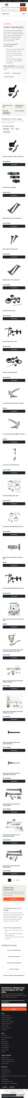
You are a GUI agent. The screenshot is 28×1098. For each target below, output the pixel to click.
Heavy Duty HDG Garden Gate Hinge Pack (13, 619)
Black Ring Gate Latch (9, 310)
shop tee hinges (19, 66)
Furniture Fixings (14, 969)
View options (14, 164)
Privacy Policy (4, 1043)
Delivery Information (6, 1037)
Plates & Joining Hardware (14, 962)
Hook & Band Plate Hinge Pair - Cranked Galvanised (11, 835)
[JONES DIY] (10, 4)
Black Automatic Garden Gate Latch (13, 156)
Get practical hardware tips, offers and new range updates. (13, 1001)
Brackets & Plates (5, 1019)
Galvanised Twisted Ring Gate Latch (13, 526)
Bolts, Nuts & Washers (14, 956)
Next (17, 880)
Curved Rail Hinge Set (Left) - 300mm (13, 403)
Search (23, 9)
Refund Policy (4, 1041)
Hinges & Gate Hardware (7, 1021)
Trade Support (5, 1063)
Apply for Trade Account (7, 1059)
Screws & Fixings (5, 1015)
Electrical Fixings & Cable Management (14, 975)
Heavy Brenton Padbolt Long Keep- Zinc (13, 558)
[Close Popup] (27, 1090)
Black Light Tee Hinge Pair (10, 249)
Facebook (4, 1087)
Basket (23, 4)
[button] (13, 1096)
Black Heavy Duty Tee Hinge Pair (12, 218)
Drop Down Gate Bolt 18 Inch (11, 465)
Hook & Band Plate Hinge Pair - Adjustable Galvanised (11, 774)
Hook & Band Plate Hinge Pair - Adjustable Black (11, 743)
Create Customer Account (8, 1061)
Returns (3, 1039)
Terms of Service (5, 1045)
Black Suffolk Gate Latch (10, 341)
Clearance (4, 1029)
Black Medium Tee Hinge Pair (11, 280)
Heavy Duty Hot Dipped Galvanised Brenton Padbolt (13, 681)
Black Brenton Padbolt (9, 187)
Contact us (14, 899)
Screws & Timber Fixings (14, 950)
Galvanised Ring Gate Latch (11, 495)
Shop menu (14, 13)
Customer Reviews (6, 1071)
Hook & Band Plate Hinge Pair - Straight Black (11, 866)
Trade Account (5, 1057)
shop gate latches (8, 67)
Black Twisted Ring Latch (10, 372)
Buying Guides (5, 1049)
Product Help (4, 1047)
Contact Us (4, 1035)
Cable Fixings (4, 1025)
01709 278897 (4, 1079)
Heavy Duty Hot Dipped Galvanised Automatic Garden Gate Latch (13, 650)
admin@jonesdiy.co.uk (7, 1081)
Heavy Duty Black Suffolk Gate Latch (13, 588)
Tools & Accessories (6, 1027)
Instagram (11, 1087)
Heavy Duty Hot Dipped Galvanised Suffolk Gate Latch (13, 712)
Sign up (14, 1009)
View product (14, 411)
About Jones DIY (5, 1069)
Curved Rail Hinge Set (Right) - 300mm (14, 434)
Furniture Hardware (6, 1023)
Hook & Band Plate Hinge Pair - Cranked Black (11, 804)
